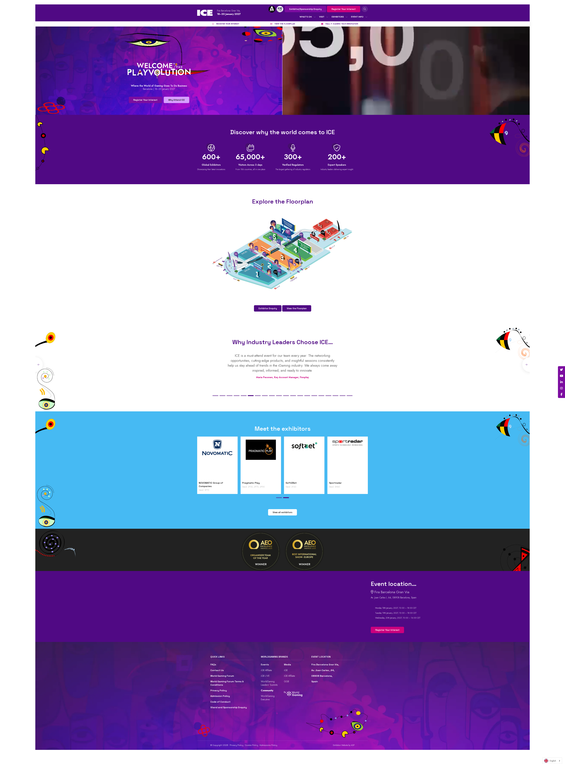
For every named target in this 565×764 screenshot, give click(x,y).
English (553, 760)
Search (365, 9)
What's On (306, 16)
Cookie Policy (251, 745)
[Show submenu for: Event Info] (366, 16)
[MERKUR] (348, 460)
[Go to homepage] (205, 12)
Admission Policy (220, 696)
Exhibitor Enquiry (268, 308)
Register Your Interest (343, 9)
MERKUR (333, 482)
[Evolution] (261, 460)
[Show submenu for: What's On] (314, 16)
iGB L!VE (265, 676)
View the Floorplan (297, 308)
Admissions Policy (268, 745)
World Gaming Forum (222, 675)
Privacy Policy (218, 690)
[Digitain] (217, 460)
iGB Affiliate (266, 670)
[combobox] (552, 761)
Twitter (561, 369)
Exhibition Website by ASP (344, 745)
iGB (286, 670)
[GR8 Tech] (304, 460)
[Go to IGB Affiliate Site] (272, 9)
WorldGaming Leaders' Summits (269, 683)
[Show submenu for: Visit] (327, 16)
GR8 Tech (291, 482)
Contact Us (217, 670)
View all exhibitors (282, 512)
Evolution (247, 482)
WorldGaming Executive (268, 697)
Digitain (203, 482)
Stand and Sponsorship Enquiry (228, 707)
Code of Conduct (220, 701)
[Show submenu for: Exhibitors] (346, 16)
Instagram (561, 388)
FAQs (213, 664)
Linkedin (561, 382)
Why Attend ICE (176, 99)
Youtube (561, 376)
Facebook (561, 394)
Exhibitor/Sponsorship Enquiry (305, 9)
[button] (215, 395)
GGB (286, 681)
